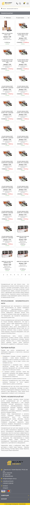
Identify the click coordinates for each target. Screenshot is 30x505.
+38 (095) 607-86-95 (8, 481)
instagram (5, 488)
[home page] (1, 8)
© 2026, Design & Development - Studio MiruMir (15, 504)
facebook (5, 486)
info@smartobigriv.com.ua (9, 478)
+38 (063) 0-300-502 (8, 483)
